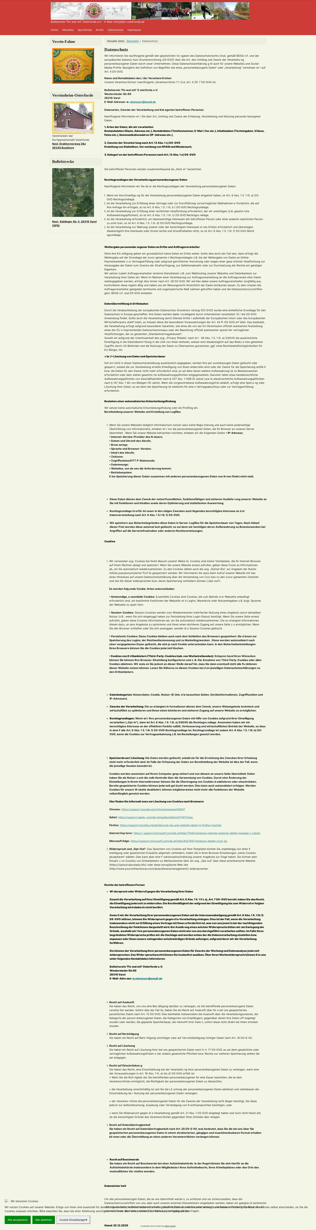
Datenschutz (115, 29)
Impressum (134, 29)
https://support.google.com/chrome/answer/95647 (153, 809)
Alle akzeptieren (18, 1219)
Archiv (100, 29)
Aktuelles (68, 29)
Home (54, 29)
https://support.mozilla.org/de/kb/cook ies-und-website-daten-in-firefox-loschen (170, 825)
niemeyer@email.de (143, 102)
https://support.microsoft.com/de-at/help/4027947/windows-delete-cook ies (179, 841)
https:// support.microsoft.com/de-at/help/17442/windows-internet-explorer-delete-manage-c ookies (197, 833)
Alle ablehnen (43, 1219)
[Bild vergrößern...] (73, 192)
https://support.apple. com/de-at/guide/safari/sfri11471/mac (155, 817)
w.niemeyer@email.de (147, 978)
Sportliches (85, 29)
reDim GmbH (169, 1226)
